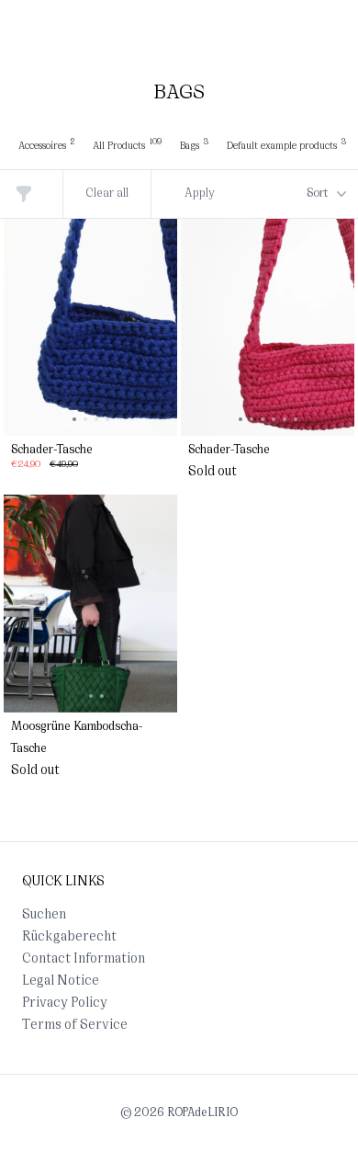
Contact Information (83, 959)
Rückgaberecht (69, 937)
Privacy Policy (64, 1003)
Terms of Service (75, 1026)
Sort (318, 194)
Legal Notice (60, 981)
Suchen (44, 915)
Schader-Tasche (52, 450)
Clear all (107, 194)
